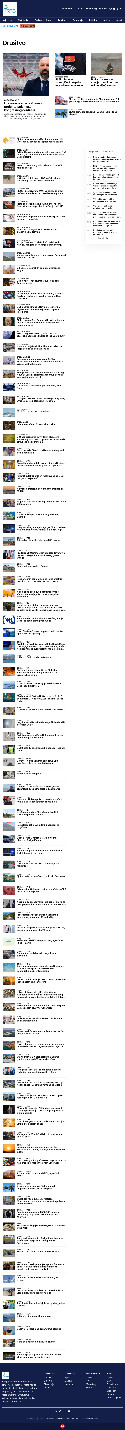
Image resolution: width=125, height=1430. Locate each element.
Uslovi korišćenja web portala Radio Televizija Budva (59, 1418)
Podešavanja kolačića (90, 1418)
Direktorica (112, 1384)
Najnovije (7, 20)
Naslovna (67, 8)
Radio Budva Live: (10, 26)
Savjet (110, 1381)
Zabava (69, 1381)
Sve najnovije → (104, 238)
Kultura (106, 20)
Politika (93, 20)
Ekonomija (78, 20)
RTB (80, 8)
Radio (89, 1377)
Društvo (62, 20)
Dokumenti (112, 1387)
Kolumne (69, 1384)
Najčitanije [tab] (108, 151)
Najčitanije (23, 20)
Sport (67, 1377)
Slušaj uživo (29, 26)
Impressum (31, 1418)
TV (87, 1381)
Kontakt (103, 8)
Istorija (110, 1377)
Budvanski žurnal (43, 20)
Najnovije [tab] (94, 151)
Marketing (91, 8)
